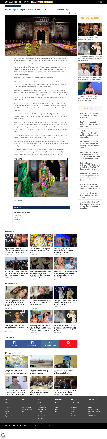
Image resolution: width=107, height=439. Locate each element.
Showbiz (57, 402)
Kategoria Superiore (43, 405)
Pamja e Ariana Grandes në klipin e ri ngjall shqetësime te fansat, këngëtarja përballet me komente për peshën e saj (41, 275)
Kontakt (90, 407)
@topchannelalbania (50, 346)
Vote (17, 222)
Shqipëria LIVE (74, 407)
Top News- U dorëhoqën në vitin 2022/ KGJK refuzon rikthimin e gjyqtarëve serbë (40, 392)
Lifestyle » (11, 232)
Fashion (57, 407)
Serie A (40, 413)
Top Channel (14, 346)
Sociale (7, 411)
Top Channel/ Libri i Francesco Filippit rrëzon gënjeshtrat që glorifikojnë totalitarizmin (63, 371)
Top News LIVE (48, 2)
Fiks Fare (73, 409)
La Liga (40, 411)
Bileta (89, 405)
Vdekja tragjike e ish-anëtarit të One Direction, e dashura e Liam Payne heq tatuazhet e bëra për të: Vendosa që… (65, 275)
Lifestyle (8, 6)
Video (15, 2)
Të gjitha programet (76, 413)
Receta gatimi (58, 413)
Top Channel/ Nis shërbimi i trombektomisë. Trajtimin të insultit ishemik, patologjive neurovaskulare (16, 371)
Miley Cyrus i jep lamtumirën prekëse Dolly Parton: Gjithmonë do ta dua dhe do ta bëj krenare (65, 303)
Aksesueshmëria (92, 415)
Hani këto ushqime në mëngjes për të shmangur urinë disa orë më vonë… (40, 251)
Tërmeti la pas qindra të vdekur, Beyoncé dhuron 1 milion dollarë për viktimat (16, 328)
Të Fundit (18, 6)
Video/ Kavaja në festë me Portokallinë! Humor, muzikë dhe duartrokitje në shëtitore (64, 251)
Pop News (26, 2)
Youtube (40, 2)
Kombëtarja (41, 402)
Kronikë (7, 405)
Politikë (7, 402)
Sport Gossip (41, 418)
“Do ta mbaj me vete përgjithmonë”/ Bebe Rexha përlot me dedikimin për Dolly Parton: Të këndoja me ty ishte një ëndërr (65, 329)
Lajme (11, 2)
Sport (20, 2)
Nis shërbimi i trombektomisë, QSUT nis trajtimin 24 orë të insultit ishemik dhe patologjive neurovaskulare (41, 304)
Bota (23, 399)
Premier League (42, 409)
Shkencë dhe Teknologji (27, 409)
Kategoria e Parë (42, 407)
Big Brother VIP (75, 402)
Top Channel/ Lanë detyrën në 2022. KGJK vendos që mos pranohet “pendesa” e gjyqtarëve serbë (65, 392)
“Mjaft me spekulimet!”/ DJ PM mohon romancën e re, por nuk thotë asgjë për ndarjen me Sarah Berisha (15, 304)
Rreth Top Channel (92, 402)
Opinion (23, 402)
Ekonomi (7, 409)
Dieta (56, 411)
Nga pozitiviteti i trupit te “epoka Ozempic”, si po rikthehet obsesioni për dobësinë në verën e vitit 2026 (16, 251)
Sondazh (17, 208)
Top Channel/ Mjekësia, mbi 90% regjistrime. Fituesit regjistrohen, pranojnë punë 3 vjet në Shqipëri (15, 392)
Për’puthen (74, 405)
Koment (24, 405)
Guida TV (73, 416)
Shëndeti (57, 409)
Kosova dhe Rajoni (26, 407)
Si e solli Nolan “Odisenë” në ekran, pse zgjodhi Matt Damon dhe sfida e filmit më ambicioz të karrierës (16, 274)
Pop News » (11, 284)
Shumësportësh (42, 416)
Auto (23, 411)
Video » (9, 353)
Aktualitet (7, 407)
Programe (34, 2)
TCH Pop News (32, 346)
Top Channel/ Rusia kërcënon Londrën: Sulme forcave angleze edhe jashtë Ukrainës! (40, 371)
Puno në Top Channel (93, 409)
